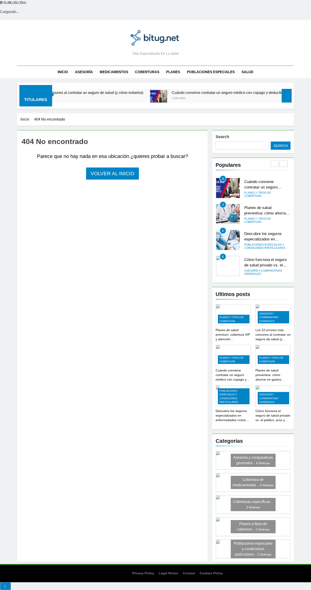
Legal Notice (168, 573)
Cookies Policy (211, 573)
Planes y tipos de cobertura (257, 194)
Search (222, 136)
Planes (173, 72)
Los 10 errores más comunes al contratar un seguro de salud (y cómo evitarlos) (68, 92)
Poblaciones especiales (211, 72)
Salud (247, 72)
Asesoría (84, 72)
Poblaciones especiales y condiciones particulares (264, 246)
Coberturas (147, 72)
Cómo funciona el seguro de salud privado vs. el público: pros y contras (265, 265)
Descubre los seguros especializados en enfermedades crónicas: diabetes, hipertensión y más (233, 420)
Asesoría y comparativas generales (263, 272)
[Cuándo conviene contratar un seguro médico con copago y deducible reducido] (147, 98)
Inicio (63, 72)
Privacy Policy (143, 573)
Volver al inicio (112, 173)
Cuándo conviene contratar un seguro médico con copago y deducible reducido (224, 92)
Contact (189, 573)
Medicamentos (114, 72)
